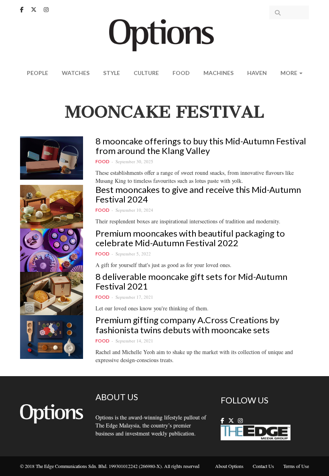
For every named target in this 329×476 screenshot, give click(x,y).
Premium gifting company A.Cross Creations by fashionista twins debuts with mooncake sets (187, 324)
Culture (146, 72)
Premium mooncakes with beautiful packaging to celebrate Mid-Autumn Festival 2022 (190, 238)
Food (181, 72)
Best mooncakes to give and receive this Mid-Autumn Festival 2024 (198, 194)
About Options (229, 466)
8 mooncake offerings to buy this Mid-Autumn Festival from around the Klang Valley (200, 146)
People (37, 72)
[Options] (164, 34)
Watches (75, 72)
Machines (218, 72)
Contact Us (263, 466)
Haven (257, 72)
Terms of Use (296, 466)
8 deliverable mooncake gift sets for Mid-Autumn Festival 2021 (191, 281)
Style (111, 72)
